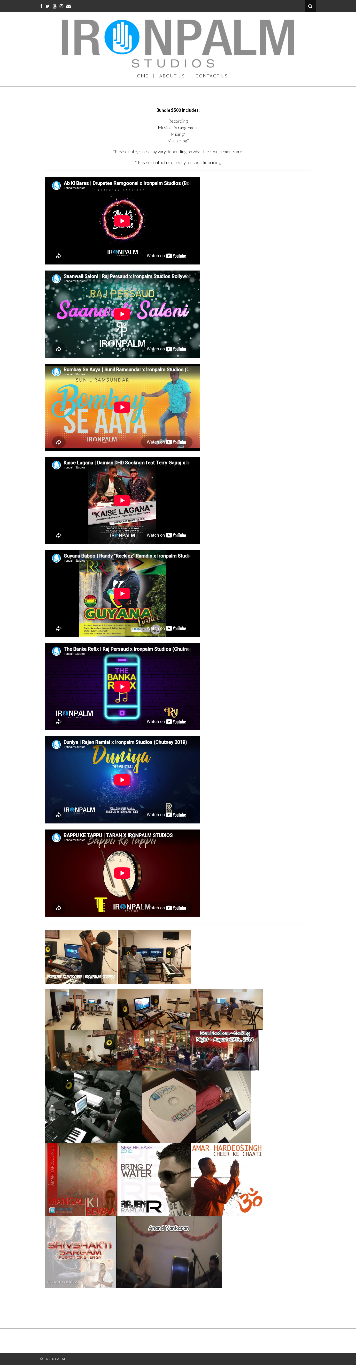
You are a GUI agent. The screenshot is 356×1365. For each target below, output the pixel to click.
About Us (172, 76)
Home (141, 76)
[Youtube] (54, 6)
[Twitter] (48, 6)
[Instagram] (61, 6)
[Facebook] (41, 6)
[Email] (68, 6)
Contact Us (211, 76)
